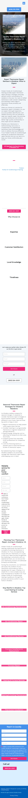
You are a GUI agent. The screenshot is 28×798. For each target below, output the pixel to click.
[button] (24, 3)
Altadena (8, 51)
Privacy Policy (14, 795)
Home (4, 51)
